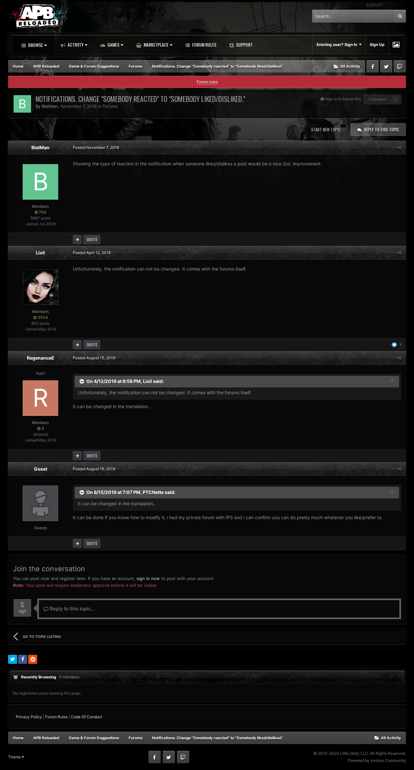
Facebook (372, 66)
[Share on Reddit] (32, 659)
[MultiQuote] (77, 239)
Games (112, 44)
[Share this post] (399, 147)
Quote (92, 239)
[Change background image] (396, 44)
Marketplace (156, 44)
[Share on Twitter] (12, 659)
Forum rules (207, 81)
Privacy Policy (29, 716)
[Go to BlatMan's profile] (22, 104)
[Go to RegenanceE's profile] (40, 398)
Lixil (40, 252)
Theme (15, 756)
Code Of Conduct (86, 716)
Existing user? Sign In (338, 44)
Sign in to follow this (343, 98)
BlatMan (50, 106)
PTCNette (153, 492)
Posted (96, 147)
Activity (75, 44)
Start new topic (326, 129)
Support (244, 44)
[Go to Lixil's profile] (40, 287)
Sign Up (377, 44)
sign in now (148, 578)
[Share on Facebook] (22, 659)
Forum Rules (203, 44)
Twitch (400, 66)
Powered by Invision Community (377, 760)
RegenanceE (40, 358)
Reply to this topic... (72, 609)
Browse (35, 44)
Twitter (386, 66)
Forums (110, 106)
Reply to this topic (381, 129)
